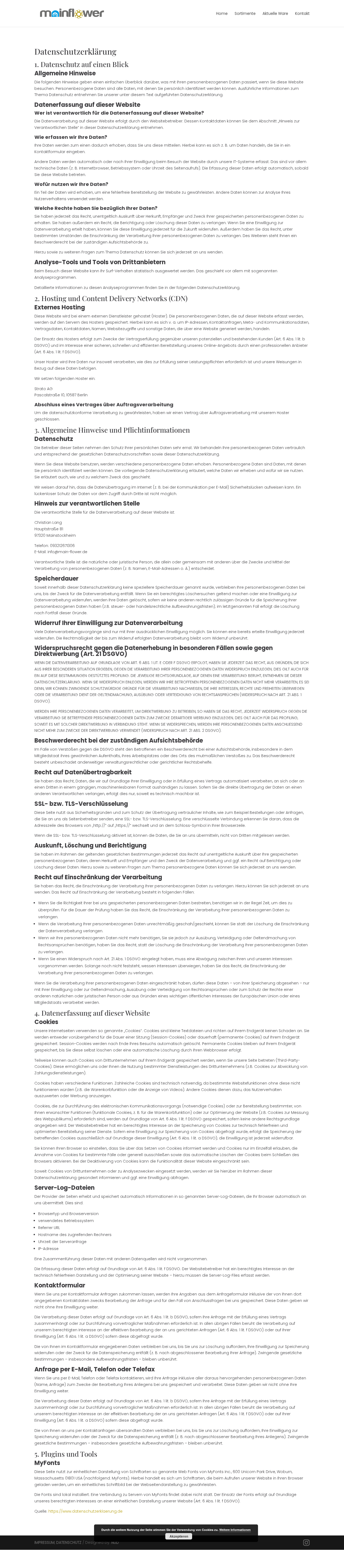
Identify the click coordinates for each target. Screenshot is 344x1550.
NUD (115, 1542)
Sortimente (245, 14)
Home (222, 14)
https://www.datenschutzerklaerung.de (85, 1511)
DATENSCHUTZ (68, 1542)
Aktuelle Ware (275, 14)
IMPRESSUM (44, 1542)
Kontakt (302, 14)
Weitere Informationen (235, 1530)
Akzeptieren (179, 1536)
